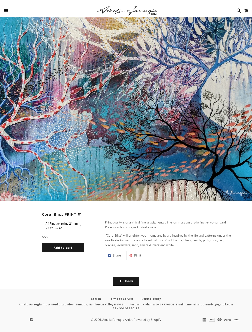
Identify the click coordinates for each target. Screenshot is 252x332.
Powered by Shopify (147, 320)
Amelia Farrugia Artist (117, 320)
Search (96, 298)
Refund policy (151, 298)
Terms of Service (121, 298)
